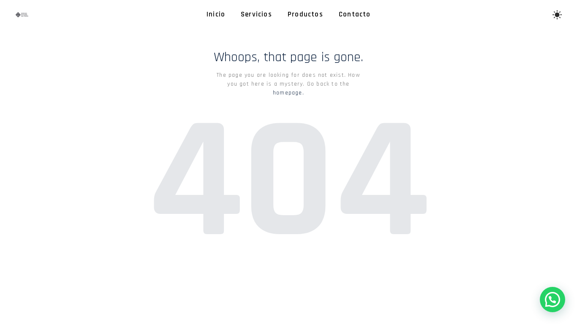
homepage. (288, 93)
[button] (552, 299)
